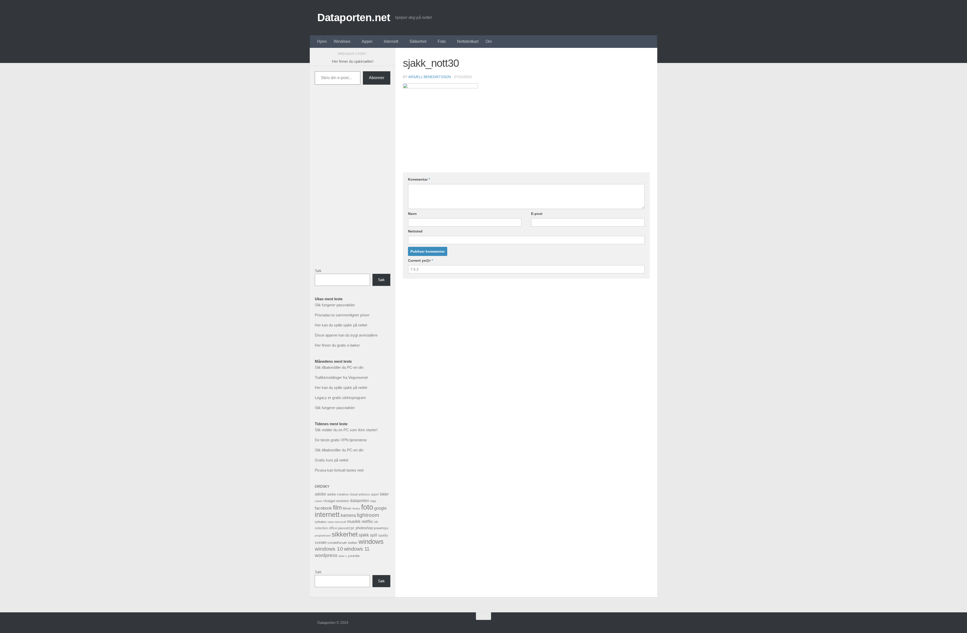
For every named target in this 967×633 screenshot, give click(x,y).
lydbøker (321, 522)
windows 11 (356, 549)
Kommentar (419, 179)
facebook (323, 508)
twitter (353, 543)
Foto (442, 41)
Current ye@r (420, 260)
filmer (347, 508)
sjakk (364, 535)
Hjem (322, 41)
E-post (536, 214)
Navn (412, 214)
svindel (320, 542)
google (380, 508)
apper (375, 494)
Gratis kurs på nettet (331, 460)
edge (373, 501)
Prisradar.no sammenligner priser (342, 315)
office (333, 528)
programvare (323, 535)
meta (331, 521)
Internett (391, 41)
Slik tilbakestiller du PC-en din (339, 367)
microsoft (340, 521)
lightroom (368, 515)
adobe (320, 494)
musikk (354, 521)
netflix (367, 521)
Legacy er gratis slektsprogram (340, 397)
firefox (356, 508)
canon (318, 501)
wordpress (326, 555)
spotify (383, 535)
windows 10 (329, 549)
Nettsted (415, 231)
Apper (367, 41)
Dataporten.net (353, 17)
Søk (318, 271)
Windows (342, 41)
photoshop (364, 528)
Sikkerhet (417, 41)
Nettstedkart (467, 41)
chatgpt (329, 501)
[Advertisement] (352, 180)
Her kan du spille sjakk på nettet (341, 325)
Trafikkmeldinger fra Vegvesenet (341, 377)
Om (489, 41)
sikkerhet (345, 534)
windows (371, 541)
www (341, 555)
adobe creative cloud (342, 494)
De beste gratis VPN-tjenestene (341, 440)
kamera (348, 515)
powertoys (381, 528)
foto (367, 507)
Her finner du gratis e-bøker (337, 345)
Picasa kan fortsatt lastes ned (339, 470)
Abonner (376, 78)
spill (373, 535)
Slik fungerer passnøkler (335, 305)
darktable (342, 501)
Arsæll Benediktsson (429, 77)
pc (353, 528)
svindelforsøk (337, 543)
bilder (384, 494)
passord (344, 528)
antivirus (364, 494)
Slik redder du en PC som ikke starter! (346, 430)
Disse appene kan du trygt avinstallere (346, 335)
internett (327, 514)
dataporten (359, 500)
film (337, 507)
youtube (354, 556)
